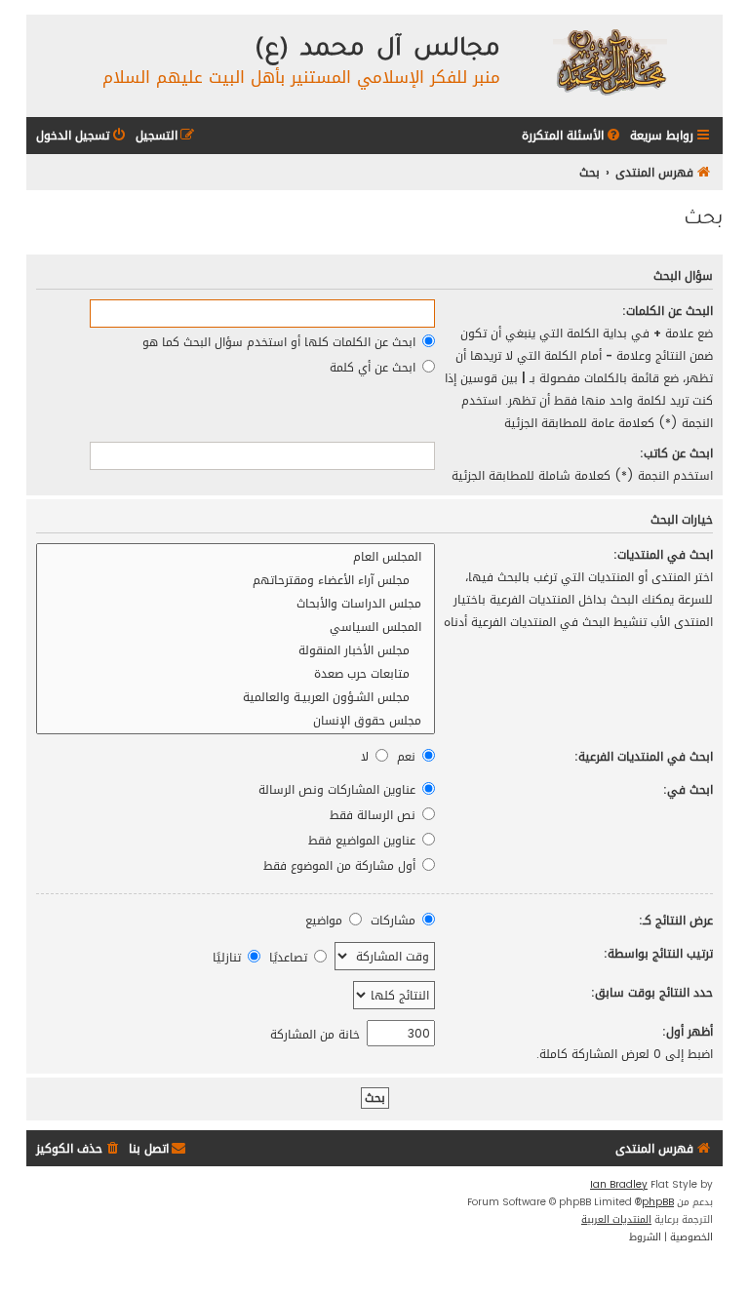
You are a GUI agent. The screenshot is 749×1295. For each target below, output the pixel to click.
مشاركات (395, 920)
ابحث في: (688, 789)
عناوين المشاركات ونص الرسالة (338, 789)
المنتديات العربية (616, 1220)
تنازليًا (229, 957)
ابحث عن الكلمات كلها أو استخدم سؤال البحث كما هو (280, 342)
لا (367, 756)
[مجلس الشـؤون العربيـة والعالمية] (235, 697)
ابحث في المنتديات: (663, 554)
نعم (408, 756)
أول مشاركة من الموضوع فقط (341, 865)
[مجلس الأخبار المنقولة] (235, 650)
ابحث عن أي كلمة (374, 367)
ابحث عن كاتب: (676, 453)
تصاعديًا (290, 957)
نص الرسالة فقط (374, 815)
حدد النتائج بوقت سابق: (652, 992)
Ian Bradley (619, 1185)
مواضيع (325, 920)
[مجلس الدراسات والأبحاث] (235, 603)
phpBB (658, 1202)
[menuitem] (572, 136)
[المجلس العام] (235, 557)
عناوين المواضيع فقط (363, 840)
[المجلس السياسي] (235, 627)
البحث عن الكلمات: (667, 310)
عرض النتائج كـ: (676, 920)
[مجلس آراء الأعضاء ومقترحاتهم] (235, 580)
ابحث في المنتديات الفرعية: (643, 756)
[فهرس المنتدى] (609, 61)
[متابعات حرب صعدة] (235, 674)
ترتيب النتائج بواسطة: (658, 953)
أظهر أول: (687, 1031)
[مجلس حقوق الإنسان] (235, 720)
